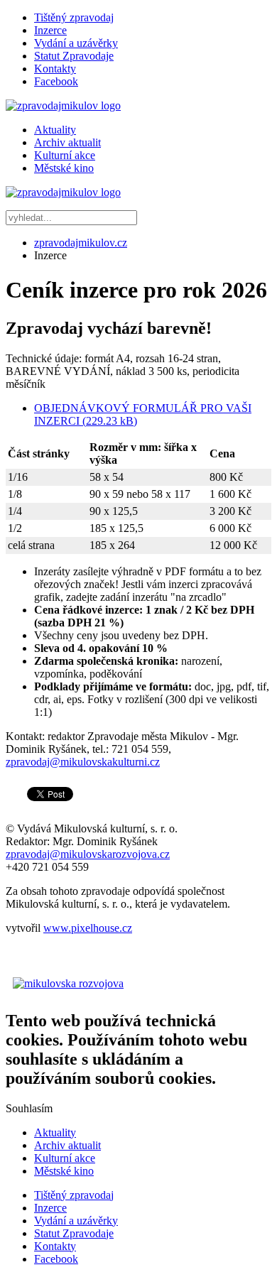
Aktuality (55, 130)
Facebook (56, 81)
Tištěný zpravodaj (74, 17)
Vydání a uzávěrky (76, 43)
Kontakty (55, 69)
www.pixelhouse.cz (87, 928)
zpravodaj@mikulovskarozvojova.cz (88, 854)
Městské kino (64, 168)
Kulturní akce (64, 155)
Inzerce (50, 30)
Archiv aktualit (67, 142)
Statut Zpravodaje (74, 56)
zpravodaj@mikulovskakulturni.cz (83, 762)
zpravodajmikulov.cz (80, 243)
